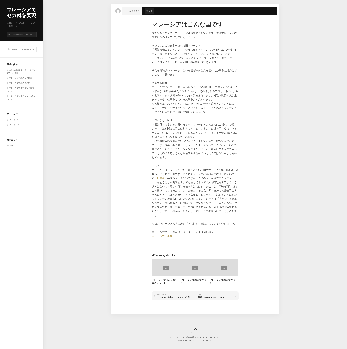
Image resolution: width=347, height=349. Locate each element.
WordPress (194, 340)
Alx (211, 340)
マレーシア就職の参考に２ (20, 78)
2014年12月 (14, 125)
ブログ (12, 145)
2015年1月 (13, 120)
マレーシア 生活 (162, 236)
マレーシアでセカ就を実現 (21, 12)
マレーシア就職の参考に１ (20, 83)
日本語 (161, 178)
